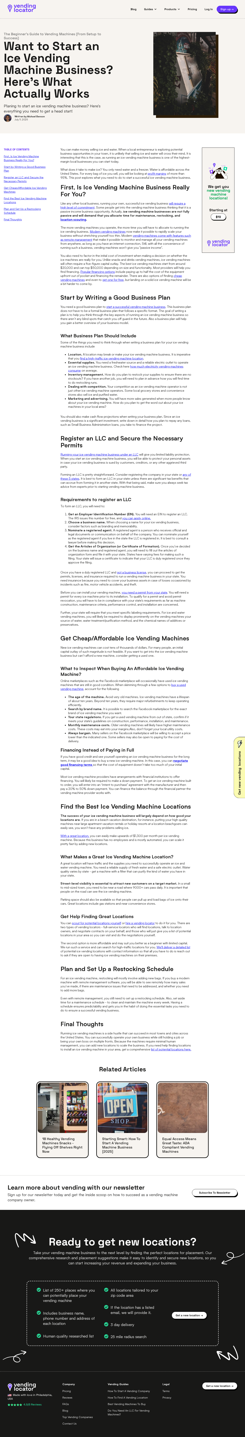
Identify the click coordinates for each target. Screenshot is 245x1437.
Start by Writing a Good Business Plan (25, 168)
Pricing (192, 9)
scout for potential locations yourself (96, 923)
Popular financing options (97, 272)
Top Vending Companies (77, 1417)
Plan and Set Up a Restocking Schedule (22, 210)
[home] (22, 7)
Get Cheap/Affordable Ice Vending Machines (25, 189)
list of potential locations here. (171, 1049)
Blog (133, 9)
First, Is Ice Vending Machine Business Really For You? (21, 158)
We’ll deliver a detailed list (173, 947)
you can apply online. (136, 518)
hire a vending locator (140, 923)
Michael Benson (36, 116)
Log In (209, 9)
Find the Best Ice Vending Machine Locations (25, 200)
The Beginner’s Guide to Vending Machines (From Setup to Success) (52, 36)
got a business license (131, 572)
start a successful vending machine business (135, 307)
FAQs (65, 1404)
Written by (21, 116)
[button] (150, 9)
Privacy (167, 1397)
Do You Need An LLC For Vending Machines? (128, 1412)
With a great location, (74, 836)
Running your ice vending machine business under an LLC (99, 454)
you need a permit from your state (144, 592)
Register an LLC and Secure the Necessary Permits (23, 179)
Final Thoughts (13, 219)
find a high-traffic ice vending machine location (111, 358)
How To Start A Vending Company (129, 1391)
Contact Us (69, 1423)
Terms (166, 1391)
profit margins (157, 173)
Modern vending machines (108, 231)
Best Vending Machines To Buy (127, 1404)
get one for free (113, 280)
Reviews (67, 1397)
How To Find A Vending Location (128, 1397)
